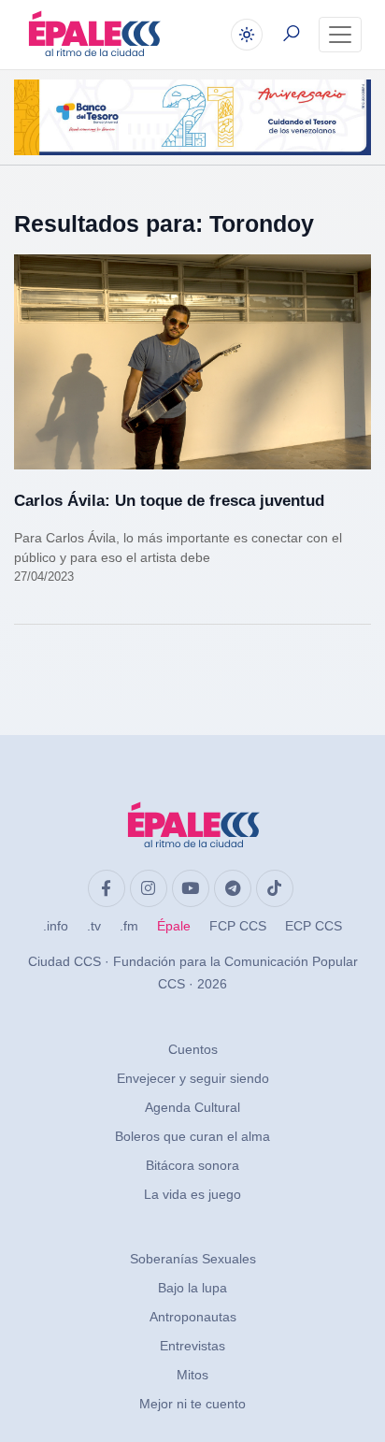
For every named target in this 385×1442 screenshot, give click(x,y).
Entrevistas (192, 1345)
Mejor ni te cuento (192, 1403)
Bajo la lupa (192, 1287)
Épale (174, 925)
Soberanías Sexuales (193, 1258)
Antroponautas (193, 1316)
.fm (129, 925)
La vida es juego (192, 1194)
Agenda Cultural (192, 1107)
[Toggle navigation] (340, 34)
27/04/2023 (44, 577)
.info (55, 925)
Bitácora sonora (192, 1165)
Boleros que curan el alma (192, 1136)
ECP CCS (313, 925)
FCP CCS (237, 925)
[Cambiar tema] (247, 34)
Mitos (192, 1374)
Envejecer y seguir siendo (193, 1078)
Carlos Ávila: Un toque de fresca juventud (169, 501)
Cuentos (193, 1049)
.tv (94, 925)
